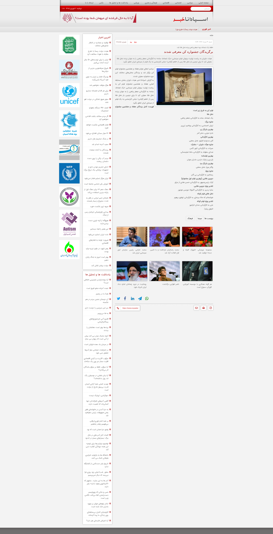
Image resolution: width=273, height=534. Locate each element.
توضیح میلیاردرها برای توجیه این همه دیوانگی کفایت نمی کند (97, 446)
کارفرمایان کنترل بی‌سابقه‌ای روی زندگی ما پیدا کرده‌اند (97, 514)
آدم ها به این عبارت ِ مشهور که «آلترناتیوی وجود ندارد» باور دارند (96, 483)
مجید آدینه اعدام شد (100, 144)
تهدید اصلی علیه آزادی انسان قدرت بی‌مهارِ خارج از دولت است (96, 386)
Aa (135, 42)
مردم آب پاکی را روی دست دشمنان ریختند (97, 160)
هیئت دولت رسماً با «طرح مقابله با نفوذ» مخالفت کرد (97, 53)
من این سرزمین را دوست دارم (96, 307)
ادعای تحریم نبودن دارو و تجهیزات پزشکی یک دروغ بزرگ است (96, 169)
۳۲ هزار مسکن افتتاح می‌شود (97, 133)
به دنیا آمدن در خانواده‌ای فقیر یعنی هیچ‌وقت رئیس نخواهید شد (96, 412)
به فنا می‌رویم (103, 313)
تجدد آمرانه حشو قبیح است (97, 288)
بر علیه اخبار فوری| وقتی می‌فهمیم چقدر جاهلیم (99, 423)
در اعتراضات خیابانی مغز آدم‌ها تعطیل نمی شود (96, 351)
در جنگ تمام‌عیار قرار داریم (98, 138)
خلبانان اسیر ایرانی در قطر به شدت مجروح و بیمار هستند (97, 199)
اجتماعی (178, 2)
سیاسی (190, 2)
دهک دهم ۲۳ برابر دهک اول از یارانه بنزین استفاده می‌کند (96, 191)
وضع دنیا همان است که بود (97, 429)
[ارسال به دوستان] (195, 308)
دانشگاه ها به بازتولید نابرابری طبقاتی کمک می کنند (96, 457)
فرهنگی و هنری (151, 2)
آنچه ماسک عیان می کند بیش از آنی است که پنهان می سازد (96, 337)
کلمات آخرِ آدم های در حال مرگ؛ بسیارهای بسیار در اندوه (96, 437)
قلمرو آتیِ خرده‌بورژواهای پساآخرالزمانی (98, 320)
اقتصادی (166, 2)
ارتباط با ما (89, 2)
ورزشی (136, 2)
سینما (200, 218)
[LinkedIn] (132, 298)
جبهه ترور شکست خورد (99, 206)
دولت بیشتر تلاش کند (99, 265)
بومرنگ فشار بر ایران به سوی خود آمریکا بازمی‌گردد (97, 78)
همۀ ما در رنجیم (102, 293)
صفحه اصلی (203, 2)
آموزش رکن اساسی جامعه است (96, 183)
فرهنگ (190, 218)
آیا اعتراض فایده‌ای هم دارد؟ (97, 520)
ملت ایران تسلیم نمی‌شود (98, 234)
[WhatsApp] (147, 298)
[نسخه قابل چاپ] (203, 308)
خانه (211, 35)
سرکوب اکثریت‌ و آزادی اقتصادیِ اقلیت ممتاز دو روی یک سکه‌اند (96, 360)
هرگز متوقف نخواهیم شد (98, 85)
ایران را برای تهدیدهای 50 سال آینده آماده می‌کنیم (96, 61)
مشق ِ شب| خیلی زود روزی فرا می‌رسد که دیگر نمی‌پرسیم (96, 474)
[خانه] (190, 22)
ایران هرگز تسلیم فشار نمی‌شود (96, 178)
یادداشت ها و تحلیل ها (118, 2)
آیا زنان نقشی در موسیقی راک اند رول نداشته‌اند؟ (96, 377)
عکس (101, 2)
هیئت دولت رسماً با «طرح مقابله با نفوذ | (183, 29)
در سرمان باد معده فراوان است (96, 344)
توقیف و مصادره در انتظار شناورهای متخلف (98, 44)
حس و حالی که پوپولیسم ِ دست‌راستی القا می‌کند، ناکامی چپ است (96, 495)
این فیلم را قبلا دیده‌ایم (99, 229)
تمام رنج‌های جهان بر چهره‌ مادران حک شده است (98, 505)
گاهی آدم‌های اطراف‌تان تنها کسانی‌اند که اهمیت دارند (97, 403)
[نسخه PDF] (210, 308)
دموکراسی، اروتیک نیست (98, 395)
